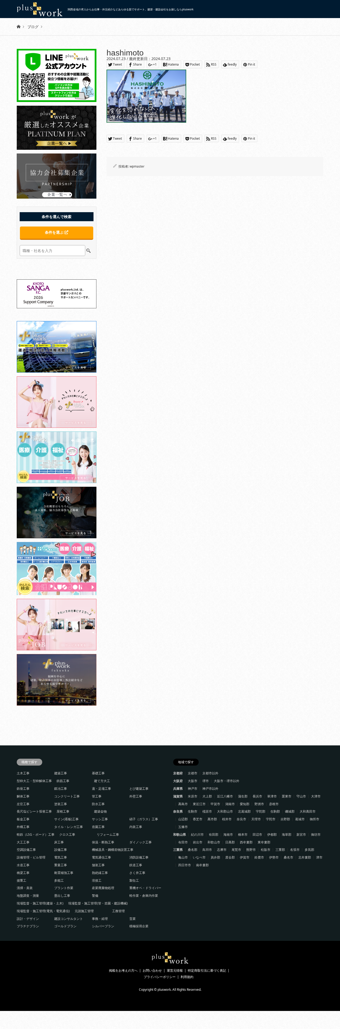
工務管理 (118, 911)
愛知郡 (244, 804)
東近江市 (199, 804)
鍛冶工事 (60, 788)
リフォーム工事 (108, 834)
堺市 (205, 781)
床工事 (59, 842)
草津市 (272, 796)
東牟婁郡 (264, 842)
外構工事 (23, 827)
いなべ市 (199, 857)
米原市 (192, 796)
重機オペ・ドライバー (145, 888)
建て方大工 (102, 781)
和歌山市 (213, 842)
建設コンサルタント (68, 918)
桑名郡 (192, 849)
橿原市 (207, 811)
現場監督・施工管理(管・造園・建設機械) (98, 903)
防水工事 (98, 804)
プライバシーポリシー (160, 977)
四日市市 (184, 865)
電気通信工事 (101, 857)
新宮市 (301, 834)
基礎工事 (98, 773)
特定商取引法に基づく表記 (207, 970)
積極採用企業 (138, 926)
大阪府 (178, 781)
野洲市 (259, 804)
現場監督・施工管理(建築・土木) (40, 903)
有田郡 (213, 834)
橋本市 (243, 834)
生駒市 (192, 811)
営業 (132, 918)
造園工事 (98, 827)
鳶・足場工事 (101, 788)
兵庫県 (178, 788)
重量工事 (60, 865)
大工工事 (23, 842)
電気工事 (60, 857)
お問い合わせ (152, 970)
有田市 (183, 842)
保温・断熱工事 (103, 842)
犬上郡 (207, 796)
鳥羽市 (207, 849)
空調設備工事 (26, 849)
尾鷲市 (236, 849)
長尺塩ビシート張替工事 (34, 811)
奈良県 (178, 811)
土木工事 (23, 773)
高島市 (183, 804)
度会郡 (230, 857)
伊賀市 (244, 857)
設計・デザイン (28, 918)
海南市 (228, 834)
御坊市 (316, 834)
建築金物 (100, 811)
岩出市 (197, 842)
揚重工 (21, 880)
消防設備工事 (138, 857)
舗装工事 (98, 865)
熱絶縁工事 (100, 872)
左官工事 (23, 804)
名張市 (295, 849)
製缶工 (134, 880)
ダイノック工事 (140, 842)
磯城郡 (290, 811)
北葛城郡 (244, 811)
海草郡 (286, 834)
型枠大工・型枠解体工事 (34, 781)
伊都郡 (272, 834)
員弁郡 (215, 857)
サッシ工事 (100, 819)
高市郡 (212, 819)
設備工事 (60, 849)
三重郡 (280, 849)
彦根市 (274, 804)
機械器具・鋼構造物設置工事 (112, 849)
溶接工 (96, 880)
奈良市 (241, 819)
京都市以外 (210, 773)
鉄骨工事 (23, 788)
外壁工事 (135, 796)
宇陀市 (270, 819)
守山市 (301, 796)
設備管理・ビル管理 (31, 857)
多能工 (59, 880)
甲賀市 (215, 804)
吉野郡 (285, 819)
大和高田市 (308, 811)
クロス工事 (67, 834)
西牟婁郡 (246, 842)
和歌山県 (179, 834)
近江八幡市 (225, 796)
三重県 (178, 849)
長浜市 (257, 796)
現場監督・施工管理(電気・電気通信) (43, 911)
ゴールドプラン (65, 926)
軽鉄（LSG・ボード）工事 (35, 834)
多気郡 (309, 849)
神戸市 (192, 788)
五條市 (183, 827)
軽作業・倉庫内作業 (143, 895)
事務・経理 (100, 918)
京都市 (192, 773)
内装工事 (135, 827)
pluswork (164, 989)
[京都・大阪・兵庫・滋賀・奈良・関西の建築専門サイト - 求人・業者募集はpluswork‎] (170, 962)
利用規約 (187, 977)
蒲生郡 (243, 796)
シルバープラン (103, 926)
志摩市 (222, 849)
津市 (319, 857)
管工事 (96, 796)
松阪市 (265, 849)
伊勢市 (274, 857)
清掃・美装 (25, 888)
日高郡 (230, 842)
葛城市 (300, 819)
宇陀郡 (260, 811)
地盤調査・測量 (28, 895)
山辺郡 (183, 819)
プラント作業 (63, 888)
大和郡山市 (225, 811)
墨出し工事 (62, 895)
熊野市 (251, 849)
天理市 (256, 819)
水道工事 (23, 865)
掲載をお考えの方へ (123, 970)
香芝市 (197, 819)
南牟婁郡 (202, 865)
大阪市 (192, 781)
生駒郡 (275, 811)
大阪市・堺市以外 (226, 781)
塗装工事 (60, 804)
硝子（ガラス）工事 (143, 819)
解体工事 (23, 796)
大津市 (316, 796)
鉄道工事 (135, 865)
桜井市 (227, 819)
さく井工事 (137, 872)
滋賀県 (178, 796)
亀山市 (183, 857)
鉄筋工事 (63, 781)
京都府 (178, 773)
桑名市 (288, 857)
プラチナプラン (28, 926)
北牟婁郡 (304, 857)
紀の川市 (197, 834)
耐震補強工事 (63, 872)
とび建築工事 (138, 788)
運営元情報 (175, 970)
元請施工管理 (84, 911)
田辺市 (257, 834)
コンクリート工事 (67, 796)
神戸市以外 (210, 788)
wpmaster (137, 166)
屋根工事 (63, 811)
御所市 (314, 819)
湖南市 (230, 804)
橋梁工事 (23, 872)
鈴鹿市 (259, 857)
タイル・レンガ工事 (68, 827)
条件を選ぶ (55, 232)
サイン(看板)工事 (66, 819)
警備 (95, 895)
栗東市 (286, 796)
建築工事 (60, 773)
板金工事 (23, 819)
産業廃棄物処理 (103, 888)
